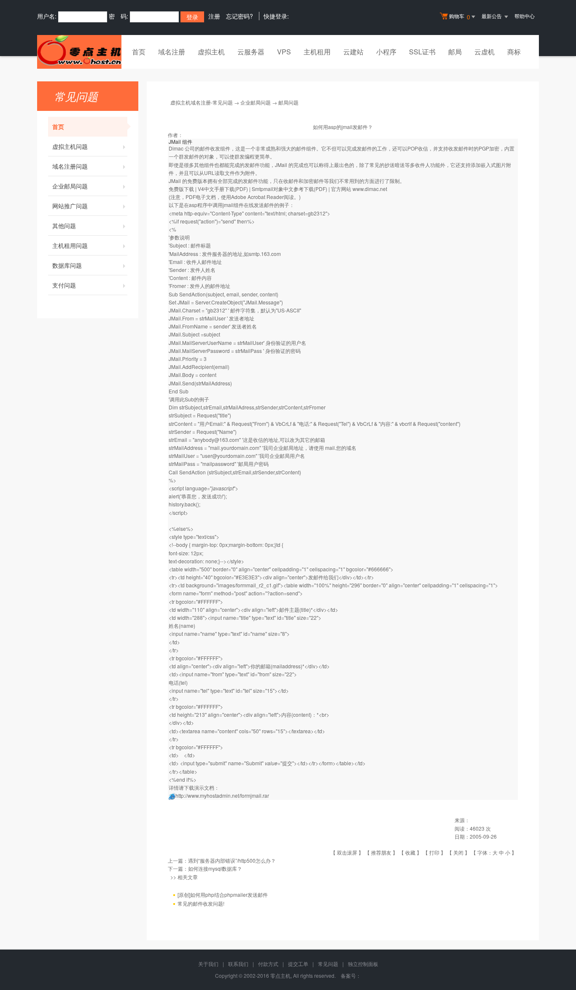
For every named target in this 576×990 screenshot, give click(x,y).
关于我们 (208, 963)
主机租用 (317, 51)
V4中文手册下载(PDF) (223, 188)
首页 (138, 51)
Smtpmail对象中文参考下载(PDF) (289, 188)
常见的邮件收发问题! (201, 903)
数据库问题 (67, 265)
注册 (214, 16)
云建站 (353, 51)
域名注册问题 (70, 166)
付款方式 (268, 963)
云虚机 (484, 51)
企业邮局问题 (70, 186)
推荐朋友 (381, 852)
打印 (434, 852)
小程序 (386, 51)
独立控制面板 (363, 963)
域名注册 (171, 51)
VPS (284, 51)
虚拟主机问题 (70, 146)
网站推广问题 (70, 206)
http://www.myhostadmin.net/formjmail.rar (222, 795)
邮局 (455, 51)
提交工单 (298, 963)
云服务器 (250, 51)
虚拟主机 (211, 51)
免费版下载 (181, 188)
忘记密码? (239, 16)
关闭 (458, 852)
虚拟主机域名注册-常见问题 (201, 102)
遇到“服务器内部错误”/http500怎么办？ (232, 860)
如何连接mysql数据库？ (215, 868)
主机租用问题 (70, 245)
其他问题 (64, 225)
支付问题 (64, 285)
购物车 (459, 16)
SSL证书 (422, 51)
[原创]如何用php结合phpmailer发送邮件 (223, 894)
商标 (514, 51)
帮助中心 (524, 15)
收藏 (410, 852)
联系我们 (238, 963)
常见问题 (328, 963)
